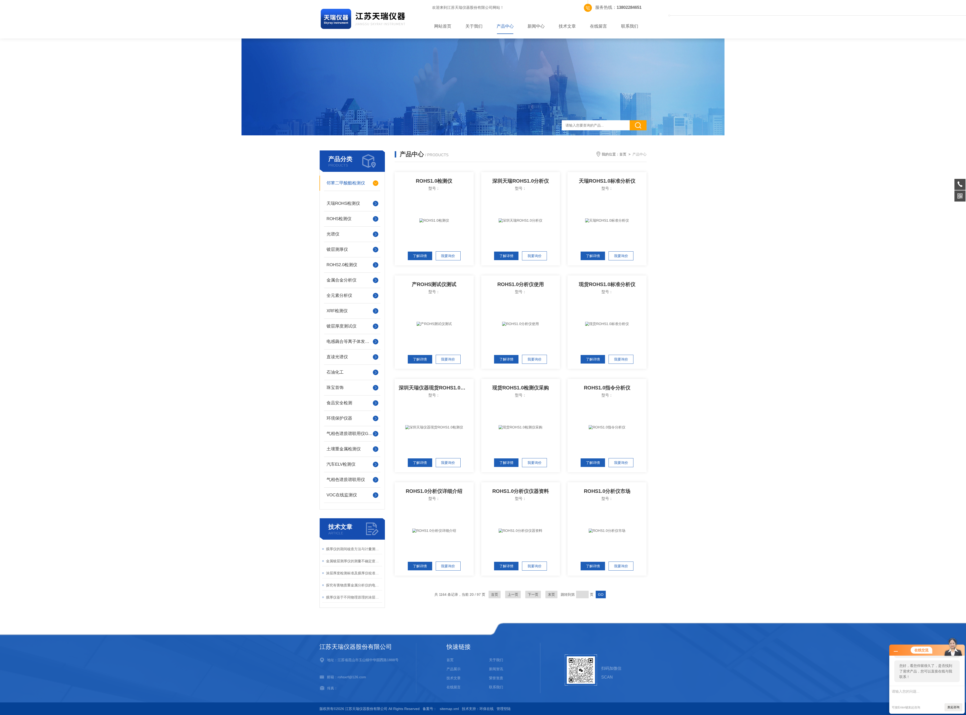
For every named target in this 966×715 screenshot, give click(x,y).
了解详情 (420, 256)
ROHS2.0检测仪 (342, 264)
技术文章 (567, 26)
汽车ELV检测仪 (341, 464)
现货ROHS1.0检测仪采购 (520, 387)
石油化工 (335, 372)
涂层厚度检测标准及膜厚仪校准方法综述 (354, 573)
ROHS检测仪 (339, 218)
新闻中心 (536, 26)
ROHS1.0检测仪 (434, 181)
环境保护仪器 (339, 418)
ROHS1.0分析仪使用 (520, 284)
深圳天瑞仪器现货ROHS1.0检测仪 (436, 387)
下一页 (533, 594)
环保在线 (486, 709)
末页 (551, 594)
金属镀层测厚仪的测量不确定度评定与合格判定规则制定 (354, 561)
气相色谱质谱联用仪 (346, 479)
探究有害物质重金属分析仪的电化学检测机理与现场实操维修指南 (354, 585)
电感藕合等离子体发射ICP (351, 341)
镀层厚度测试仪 (341, 326)
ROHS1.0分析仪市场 (607, 491)
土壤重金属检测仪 (344, 449)
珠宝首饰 (335, 387)
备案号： (430, 709)
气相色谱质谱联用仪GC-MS (352, 433)
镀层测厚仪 (337, 249)
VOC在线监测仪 (342, 495)
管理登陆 (504, 709)
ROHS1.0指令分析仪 (607, 387)
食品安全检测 (339, 403)
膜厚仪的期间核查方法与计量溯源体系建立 (354, 549)
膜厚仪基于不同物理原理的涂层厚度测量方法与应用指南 (354, 597)
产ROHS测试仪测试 (434, 284)
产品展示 (454, 669)
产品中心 (505, 26)
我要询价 (448, 256)
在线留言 (598, 26)
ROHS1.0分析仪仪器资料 (520, 491)
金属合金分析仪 (341, 280)
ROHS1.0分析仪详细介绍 (434, 491)
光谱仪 (333, 234)
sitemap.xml (449, 709)
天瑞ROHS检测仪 (343, 203)
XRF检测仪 (337, 310)
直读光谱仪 (337, 356)
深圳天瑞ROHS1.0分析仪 (520, 181)
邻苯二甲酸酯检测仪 (346, 183)
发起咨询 (953, 707)
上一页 (513, 594)
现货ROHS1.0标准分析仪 (607, 284)
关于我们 (473, 26)
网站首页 (442, 26)
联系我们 (629, 26)
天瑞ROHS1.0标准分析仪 (607, 181)
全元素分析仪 (339, 295)
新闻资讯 (496, 669)
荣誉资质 (496, 678)
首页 (622, 154)
